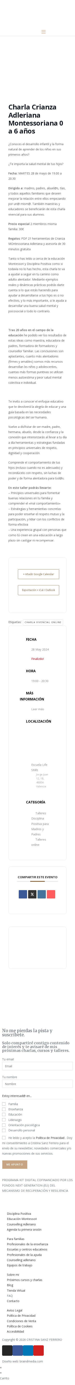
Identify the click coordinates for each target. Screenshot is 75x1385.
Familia (13, 1104)
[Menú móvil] (43, 32)
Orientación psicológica (24, 1125)
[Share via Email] (51, 894)
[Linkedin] (28, 1350)
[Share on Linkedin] (42, 894)
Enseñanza (15, 1109)
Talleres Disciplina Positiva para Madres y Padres (40, 823)
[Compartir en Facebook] (23, 894)
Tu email (8, 1059)
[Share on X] (32, 894)
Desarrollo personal (21, 1130)
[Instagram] (7, 1350)
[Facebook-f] (17, 1350)
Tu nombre (9, 1077)
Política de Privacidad (50, 1138)
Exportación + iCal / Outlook (38, 590)
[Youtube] (38, 1350)
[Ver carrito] (30, 32)
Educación (15, 1114)
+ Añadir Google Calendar (38, 574)
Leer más (37, 709)
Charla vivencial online (43, 622)
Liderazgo (15, 1120)
